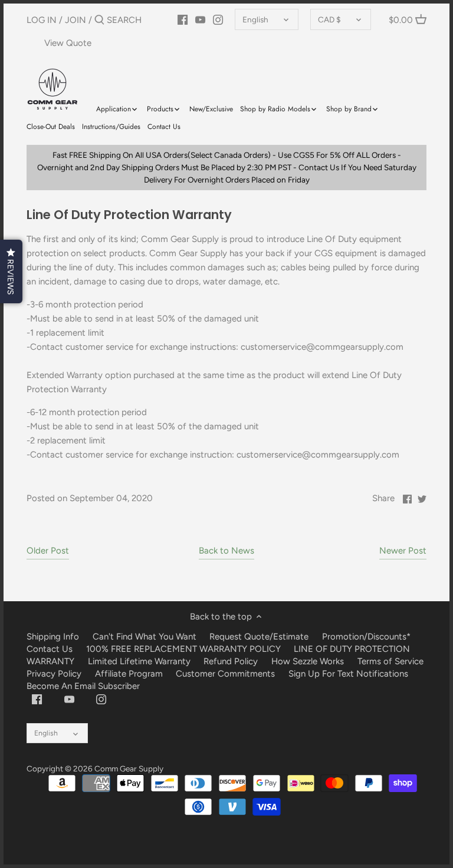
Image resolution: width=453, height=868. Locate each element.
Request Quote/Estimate (260, 636)
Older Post (48, 550)
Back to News (226, 550)
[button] (11, 271)
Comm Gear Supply (128, 768)
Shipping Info (53, 636)
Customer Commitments (225, 673)
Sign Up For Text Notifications (348, 673)
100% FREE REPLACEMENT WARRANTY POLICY (183, 649)
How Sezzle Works (307, 661)
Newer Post (402, 550)
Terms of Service (390, 661)
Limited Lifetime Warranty (139, 661)
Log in (42, 20)
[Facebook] (37, 699)
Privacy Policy (54, 673)
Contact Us (50, 649)
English (255, 19)
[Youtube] (69, 699)
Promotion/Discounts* (366, 636)
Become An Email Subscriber (83, 686)
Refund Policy (230, 661)
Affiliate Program (129, 673)
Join (75, 20)
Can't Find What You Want (144, 636)
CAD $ (329, 19)
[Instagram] (101, 699)
